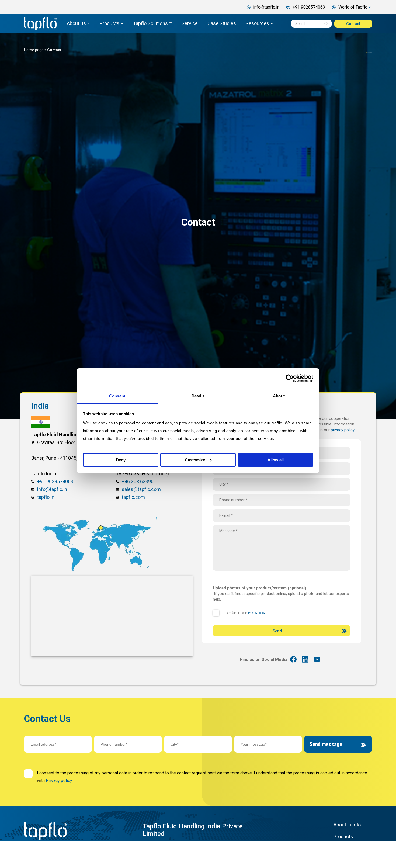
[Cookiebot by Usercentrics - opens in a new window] (289, 378)
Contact (353, 24)
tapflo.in (45, 497)
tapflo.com (133, 497)
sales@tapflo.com (141, 489)
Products (109, 23)
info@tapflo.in (52, 489)
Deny (121, 459)
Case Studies (221, 23)
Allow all (276, 459)
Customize (195, 459)
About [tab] (279, 396)
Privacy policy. (59, 780)
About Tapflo (347, 825)
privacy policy (342, 429)
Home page (34, 50)
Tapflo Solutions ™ (152, 23)
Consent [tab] (117, 396)
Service (190, 23)
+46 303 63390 (138, 481)
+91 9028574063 (55, 481)
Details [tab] (198, 396)
